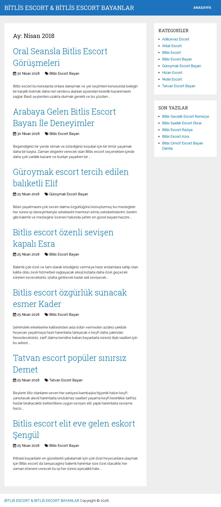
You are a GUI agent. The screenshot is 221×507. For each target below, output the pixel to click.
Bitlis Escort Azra (175, 136)
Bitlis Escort (171, 53)
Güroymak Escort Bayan (68, 194)
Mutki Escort (172, 79)
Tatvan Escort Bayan (65, 380)
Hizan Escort (172, 73)
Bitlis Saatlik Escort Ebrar (182, 123)
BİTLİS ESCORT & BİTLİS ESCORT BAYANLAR (69, 8)
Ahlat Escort (172, 46)
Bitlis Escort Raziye (177, 130)
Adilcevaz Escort (175, 39)
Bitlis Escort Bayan (64, 73)
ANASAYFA (202, 8)
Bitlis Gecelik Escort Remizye (185, 116)
